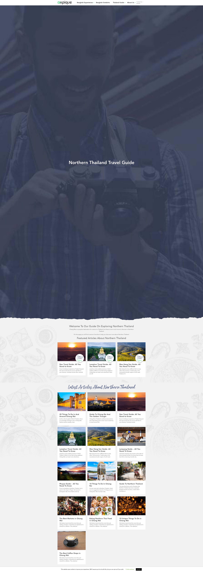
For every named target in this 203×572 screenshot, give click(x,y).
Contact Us (139, 2)
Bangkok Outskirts (103, 3)
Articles (138, 3)
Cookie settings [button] (130, 569)
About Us (130, 3)
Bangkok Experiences (85, 3)
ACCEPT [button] (139, 569)
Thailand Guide (118, 3)
